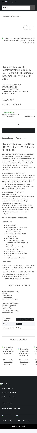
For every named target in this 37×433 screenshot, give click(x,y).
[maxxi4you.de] (10, 2)
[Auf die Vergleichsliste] (25, 27)
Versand (18, 104)
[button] (26, 2)
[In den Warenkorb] (3, 22)
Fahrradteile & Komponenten (18, 91)
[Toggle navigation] (3, 1)
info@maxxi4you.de (7, 397)
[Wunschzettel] (29, 2)
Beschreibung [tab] (7, 138)
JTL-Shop (22, 426)
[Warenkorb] (33, 2)
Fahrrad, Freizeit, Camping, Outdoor (25, 319)
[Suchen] (32, 7)
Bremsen (19, 323)
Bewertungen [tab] (21, 138)
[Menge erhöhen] (33, 124)
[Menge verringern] (4, 124)
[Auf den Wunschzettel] (31, 27)
